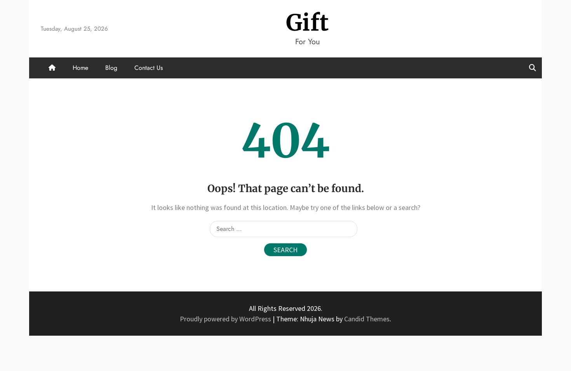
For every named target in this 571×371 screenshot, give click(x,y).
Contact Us (148, 67)
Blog (111, 67)
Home (80, 67)
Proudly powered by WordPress (226, 318)
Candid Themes (367, 318)
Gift (307, 23)
